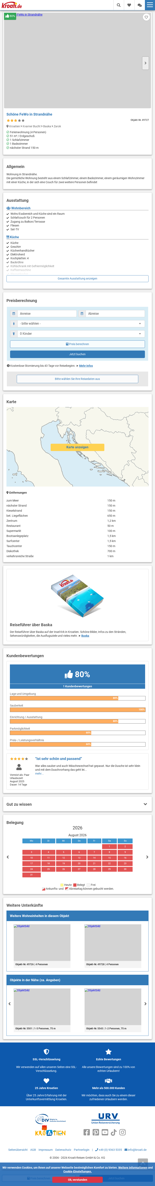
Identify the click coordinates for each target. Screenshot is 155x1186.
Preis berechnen (79, 344)
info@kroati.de (137, 1149)
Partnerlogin (81, 1149)
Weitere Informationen (132, 1167)
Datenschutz (63, 1149)
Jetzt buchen (77, 354)
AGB (33, 1149)
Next (145, 63)
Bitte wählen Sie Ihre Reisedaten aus (77, 378)
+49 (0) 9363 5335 (110, 1149)
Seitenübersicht (18, 1149)
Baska (85, 635)
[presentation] (9, 1004)
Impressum (46, 1149)
